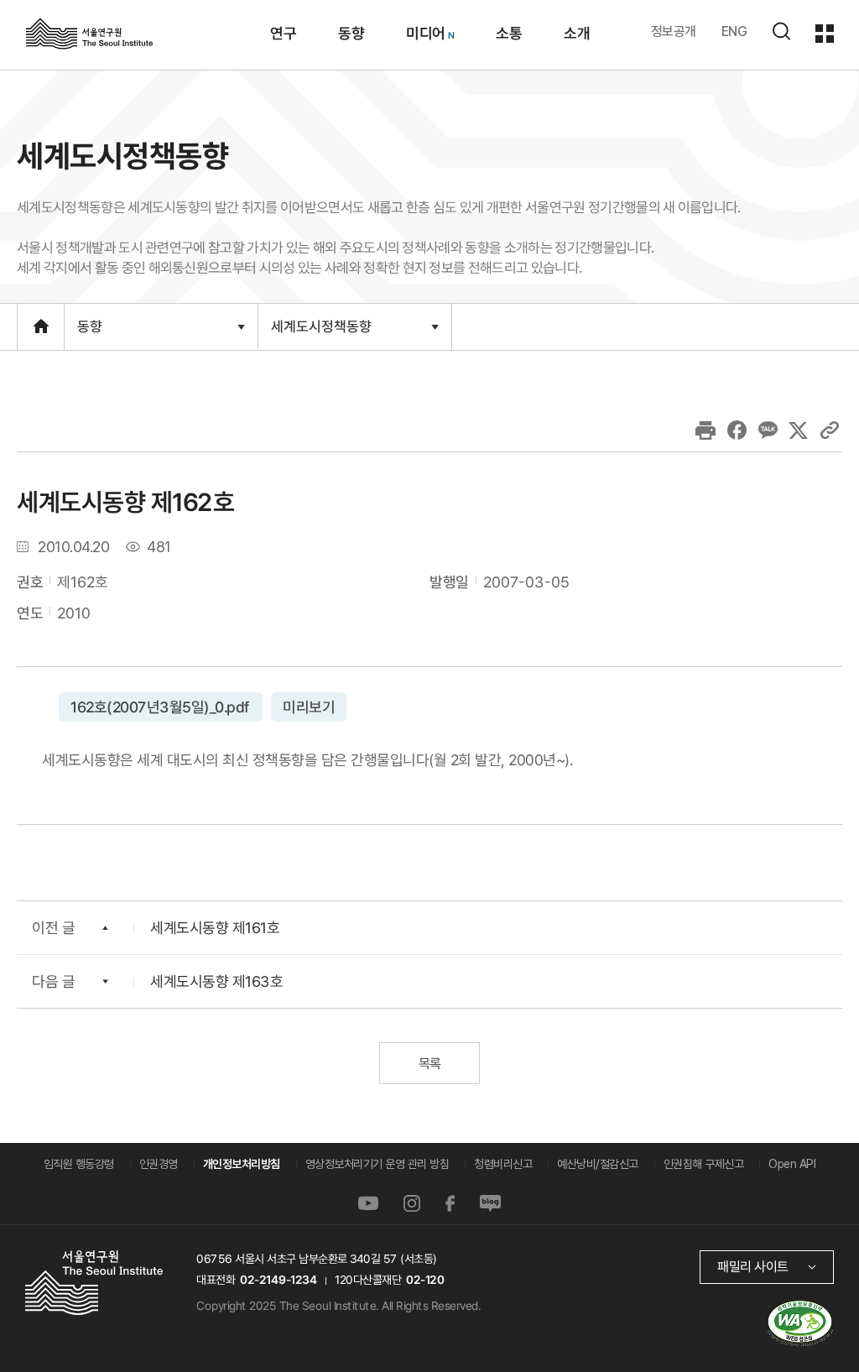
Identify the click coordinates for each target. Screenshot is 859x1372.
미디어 (425, 33)
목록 (429, 1064)
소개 (576, 33)
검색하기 (781, 31)
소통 (508, 33)
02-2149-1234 (278, 1279)
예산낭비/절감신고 (597, 1164)
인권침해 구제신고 (704, 1164)
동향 (350, 33)
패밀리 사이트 (753, 1267)
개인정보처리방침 (241, 1164)
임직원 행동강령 (79, 1164)
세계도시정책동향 (321, 333)
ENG (734, 31)
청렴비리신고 (503, 1164)
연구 (282, 33)
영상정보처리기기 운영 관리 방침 (377, 1164)
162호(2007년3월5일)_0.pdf (160, 706)
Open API (791, 1164)
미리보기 (308, 706)
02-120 (425, 1279)
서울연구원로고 (89, 33)
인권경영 (158, 1164)
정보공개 (673, 31)
